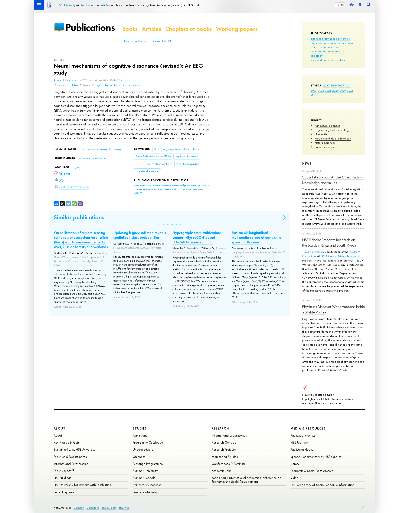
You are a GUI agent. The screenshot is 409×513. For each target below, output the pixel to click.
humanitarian (345, 43)
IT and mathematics (322, 47)
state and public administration (329, 60)
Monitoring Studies (225, 457)
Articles (151, 29)
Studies (140, 428)
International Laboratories (229, 435)
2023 (314, 90)
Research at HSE (162, 41)
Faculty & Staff (64, 471)
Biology (103, 149)
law (338, 47)
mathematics (336, 51)
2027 (326, 85)
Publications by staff (304, 435)
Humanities (321, 134)
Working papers (237, 29)
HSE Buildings (62, 478)
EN (342, 4)
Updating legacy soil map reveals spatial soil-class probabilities (139, 235)
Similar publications (79, 217)
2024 (348, 85)
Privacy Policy (109, 507)
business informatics (323, 38)
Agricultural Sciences (327, 126)
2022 (321, 90)
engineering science (323, 43)
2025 (341, 85)
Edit (363, 506)
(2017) (171, 189)
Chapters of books (188, 29)
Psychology (115, 149)
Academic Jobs (221, 471)
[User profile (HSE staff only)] (360, 5)
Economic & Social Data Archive (312, 471)
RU (337, 4)
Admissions (140, 435)
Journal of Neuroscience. (68, 80)
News (306, 163)
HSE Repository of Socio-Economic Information (322, 485)
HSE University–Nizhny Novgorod (339, 256)
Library (295, 464)
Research (220, 428)
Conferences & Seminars (228, 464)
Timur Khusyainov (312, 252)
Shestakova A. (74, 85)
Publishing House (302, 449)
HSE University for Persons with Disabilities (82, 485)
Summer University (145, 471)
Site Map (124, 507)
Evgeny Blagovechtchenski (110, 85)
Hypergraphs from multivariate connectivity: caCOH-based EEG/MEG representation (197, 237)
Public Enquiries (64, 492)
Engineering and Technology (332, 130)
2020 (335, 90)
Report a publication (135, 41)
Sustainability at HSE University (74, 449)
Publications (90, 27)
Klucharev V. (134, 85)
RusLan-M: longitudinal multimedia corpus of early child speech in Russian (256, 237)
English (76, 167)
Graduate (139, 457)
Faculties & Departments (70, 457)
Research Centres (224, 442)
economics (343, 38)
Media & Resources (308, 428)
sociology (317, 55)
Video (294, 478)
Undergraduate (143, 449)
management (319, 51)
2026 (334, 85)
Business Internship (145, 492)
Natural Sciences (325, 143)
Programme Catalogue (148, 442)
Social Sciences (324, 147)
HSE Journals (299, 442)
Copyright (92, 507)
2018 (350, 90)
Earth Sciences (89, 149)
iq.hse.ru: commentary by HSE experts (316, 457)
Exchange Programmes (148, 464)
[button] (159, 224)
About (60, 428)
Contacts (78, 507)
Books (130, 29)
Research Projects (224, 449)
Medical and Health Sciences (333, 138)
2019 (343, 90)
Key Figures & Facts (66, 442)
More (314, 95)
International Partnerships (71, 464)
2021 (328, 90)
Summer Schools (144, 478)
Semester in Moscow (147, 485)
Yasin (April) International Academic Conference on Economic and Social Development (246, 480)
